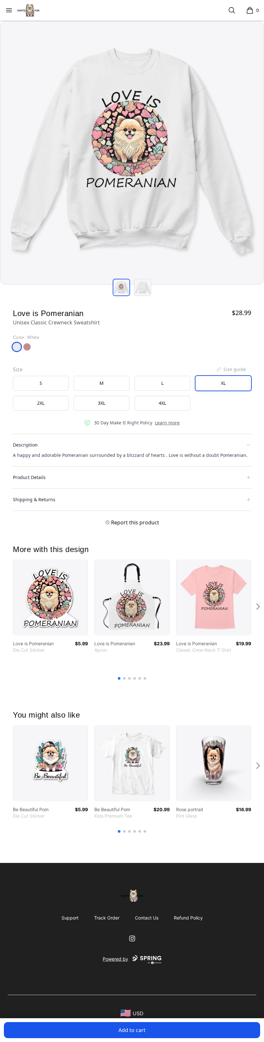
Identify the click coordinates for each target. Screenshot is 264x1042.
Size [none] (18, 369)
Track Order (106, 917)
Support (70, 917)
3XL (101, 403)
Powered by (115, 959)
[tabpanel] (132, 153)
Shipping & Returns (34, 499)
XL (223, 383)
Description (25, 445)
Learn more (167, 423)
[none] (231, 369)
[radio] (41, 383)
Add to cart (132, 1030)
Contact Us (146, 917)
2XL (40, 403)
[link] (50, 597)
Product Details (29, 477)
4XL (162, 403)
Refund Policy (188, 917)
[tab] (121, 287)
